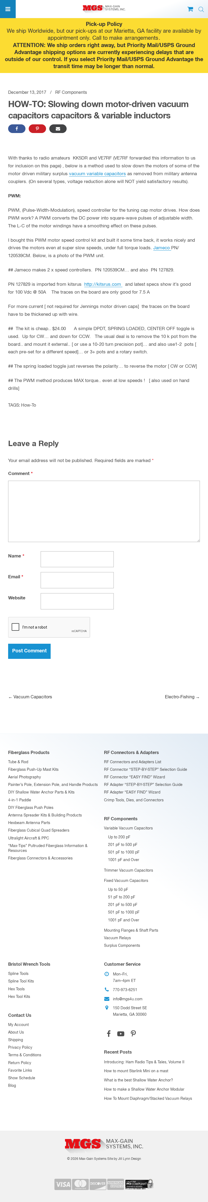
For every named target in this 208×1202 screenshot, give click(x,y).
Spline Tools (18, 974)
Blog (12, 1086)
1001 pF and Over (123, 860)
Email (15, 577)
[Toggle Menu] (8, 9)
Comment (20, 473)
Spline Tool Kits (21, 981)
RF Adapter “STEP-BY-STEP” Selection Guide (143, 785)
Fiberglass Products (29, 753)
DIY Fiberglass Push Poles (30, 808)
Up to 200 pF (119, 837)
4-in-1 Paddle (19, 800)
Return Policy (19, 1063)
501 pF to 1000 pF (123, 852)
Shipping (15, 1040)
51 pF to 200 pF (121, 897)
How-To (28, 405)
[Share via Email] (58, 128)
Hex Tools (16, 989)
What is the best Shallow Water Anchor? (138, 1080)
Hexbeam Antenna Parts (29, 823)
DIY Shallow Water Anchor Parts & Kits (41, 792)
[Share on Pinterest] (37, 128)
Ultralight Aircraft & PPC (28, 838)
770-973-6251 (125, 990)
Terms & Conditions (24, 1055)
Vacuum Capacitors (30, 697)
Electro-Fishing (182, 697)
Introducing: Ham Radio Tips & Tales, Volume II (144, 1062)
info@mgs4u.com (127, 999)
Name (16, 556)
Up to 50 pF (118, 890)
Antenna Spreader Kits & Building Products (45, 815)
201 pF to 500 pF (122, 845)
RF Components (71, 93)
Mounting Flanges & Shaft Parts (131, 930)
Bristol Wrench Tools (29, 964)
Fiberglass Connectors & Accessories (40, 858)
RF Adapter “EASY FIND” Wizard (132, 792)
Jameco (162, 248)
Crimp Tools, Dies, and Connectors (134, 800)
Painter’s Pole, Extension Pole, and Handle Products (53, 785)
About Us (16, 1032)
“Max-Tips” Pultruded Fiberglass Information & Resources (47, 848)
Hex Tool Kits (19, 997)
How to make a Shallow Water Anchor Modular (144, 1089)
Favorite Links (20, 1070)
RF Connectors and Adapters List (132, 762)
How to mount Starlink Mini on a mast (136, 1071)
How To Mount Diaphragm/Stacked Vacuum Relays (148, 1099)
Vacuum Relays (117, 938)
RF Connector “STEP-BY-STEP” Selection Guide (145, 770)
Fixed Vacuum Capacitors (126, 881)
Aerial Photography (24, 777)
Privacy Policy (20, 1048)
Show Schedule (21, 1078)
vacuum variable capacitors (97, 174)
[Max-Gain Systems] (104, 1136)
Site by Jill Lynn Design (124, 1159)
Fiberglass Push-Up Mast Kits (33, 770)
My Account (18, 1025)
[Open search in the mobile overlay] (201, 9)
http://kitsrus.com (103, 284)
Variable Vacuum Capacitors (128, 828)
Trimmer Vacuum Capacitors (128, 870)
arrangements (141, 38)
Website (16, 598)
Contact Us (19, 1015)
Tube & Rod (18, 762)
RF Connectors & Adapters (131, 753)
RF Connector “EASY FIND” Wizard (134, 777)
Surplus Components (122, 946)
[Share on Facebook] (16, 128)
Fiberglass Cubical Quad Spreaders (38, 830)
